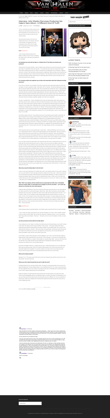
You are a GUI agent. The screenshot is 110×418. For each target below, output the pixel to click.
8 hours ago (78, 164)
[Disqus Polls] (42, 309)
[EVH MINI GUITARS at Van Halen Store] (79, 115)
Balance (76, 213)
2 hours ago (78, 138)
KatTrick (74, 129)
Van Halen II (77, 210)
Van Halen (33, 288)
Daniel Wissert (75, 121)
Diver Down (81, 212)
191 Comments (36, 25)
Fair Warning (75, 212)
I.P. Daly (74, 141)
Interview (29, 288)
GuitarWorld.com (25, 206)
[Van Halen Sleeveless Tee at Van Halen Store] (79, 203)
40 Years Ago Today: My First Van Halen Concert (79, 67)
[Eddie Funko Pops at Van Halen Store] (79, 57)
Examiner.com (24, 50)
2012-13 (25, 288)
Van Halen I (71, 210)
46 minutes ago (78, 126)
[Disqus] (42, 342)
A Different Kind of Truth (85, 213)
